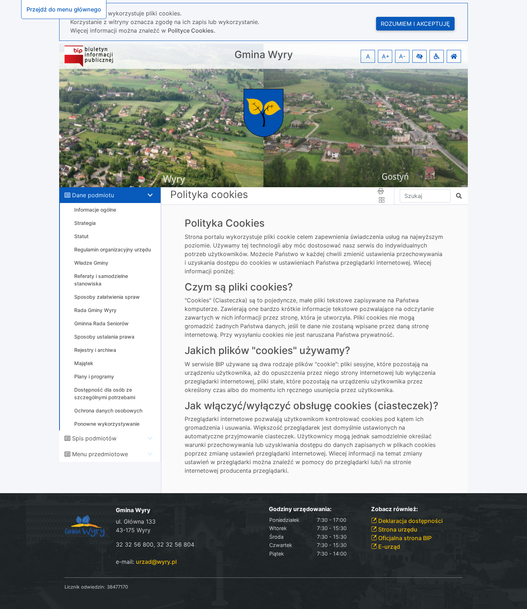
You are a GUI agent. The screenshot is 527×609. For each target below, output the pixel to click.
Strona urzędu (397, 529)
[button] (419, 56)
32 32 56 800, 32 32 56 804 (155, 544)
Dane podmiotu (93, 195)
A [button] (368, 56)
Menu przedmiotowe (100, 454)
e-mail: (146, 561)
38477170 (117, 587)
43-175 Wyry (133, 530)
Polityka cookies (209, 194)
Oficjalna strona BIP (404, 538)
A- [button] (402, 56)
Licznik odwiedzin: (85, 587)
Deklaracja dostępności (410, 520)
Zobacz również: (394, 509)
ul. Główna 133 (136, 521)
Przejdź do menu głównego (64, 9)
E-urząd (388, 546)
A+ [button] (386, 56)
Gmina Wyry (263, 55)
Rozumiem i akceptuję (415, 23)
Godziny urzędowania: (300, 509)
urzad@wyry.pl (156, 561)
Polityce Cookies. (191, 30)
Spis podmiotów (94, 438)
